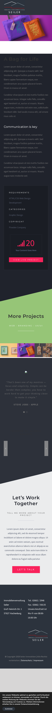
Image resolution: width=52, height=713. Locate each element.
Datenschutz (26, 660)
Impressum (38, 660)
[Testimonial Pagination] (24, 412)
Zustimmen (8, 709)
